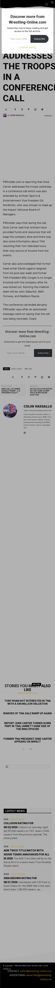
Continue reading (27, 47)
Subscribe (39, 38)
